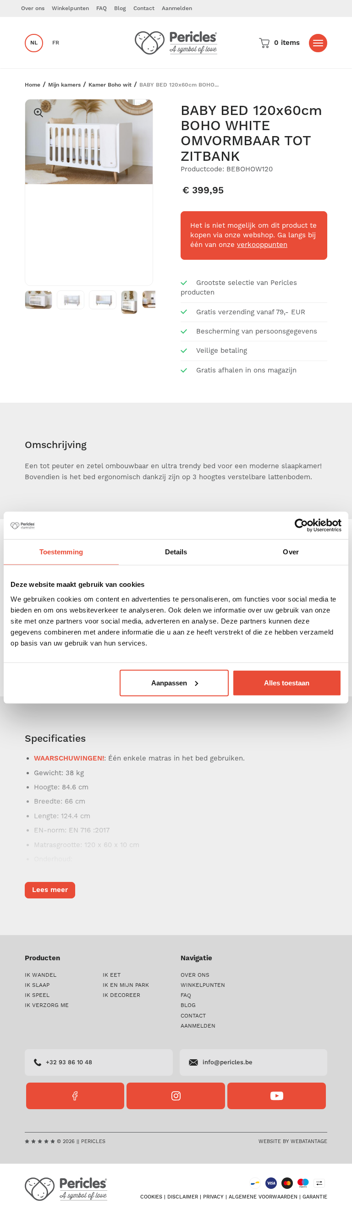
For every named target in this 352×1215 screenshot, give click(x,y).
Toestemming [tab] (61, 552)
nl (34, 42)
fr (55, 42)
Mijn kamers (64, 85)
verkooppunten (262, 245)
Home (32, 85)
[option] (89, 141)
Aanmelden (177, 8)
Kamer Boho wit (110, 85)
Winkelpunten (70, 8)
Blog (120, 8)
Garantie (314, 1197)
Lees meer (50, 890)
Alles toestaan (286, 682)
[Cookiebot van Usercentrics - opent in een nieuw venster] (301, 525)
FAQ (101, 8)
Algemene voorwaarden (263, 1197)
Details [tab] (176, 552)
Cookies (151, 1197)
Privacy (213, 1197)
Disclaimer (182, 1197)
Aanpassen (169, 682)
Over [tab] (290, 552)
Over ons (32, 8)
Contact (143, 8)
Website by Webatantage (292, 1141)
